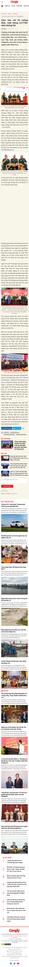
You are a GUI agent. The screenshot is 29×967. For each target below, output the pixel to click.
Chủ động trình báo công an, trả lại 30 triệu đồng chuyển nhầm (16, 919)
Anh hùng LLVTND (15, 432)
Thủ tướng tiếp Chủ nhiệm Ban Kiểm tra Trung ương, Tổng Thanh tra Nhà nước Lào (14, 695)
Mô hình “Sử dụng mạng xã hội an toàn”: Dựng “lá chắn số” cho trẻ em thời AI (16, 869)
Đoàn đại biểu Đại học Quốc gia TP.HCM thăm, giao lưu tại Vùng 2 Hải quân (19, 458)
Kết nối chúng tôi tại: (14, 960)
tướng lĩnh (6, 432)
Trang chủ (3, 13)
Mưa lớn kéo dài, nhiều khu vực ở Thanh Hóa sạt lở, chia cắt (16, 910)
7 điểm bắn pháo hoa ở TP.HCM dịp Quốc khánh (15, 861)
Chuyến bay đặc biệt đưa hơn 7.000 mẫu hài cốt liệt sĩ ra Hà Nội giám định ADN (16, 884)
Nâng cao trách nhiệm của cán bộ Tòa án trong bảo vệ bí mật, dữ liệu (13, 728)
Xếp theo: (3, 493)
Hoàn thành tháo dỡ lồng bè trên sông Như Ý (13, 568)
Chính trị (7, 6)
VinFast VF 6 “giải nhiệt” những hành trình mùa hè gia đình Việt (13, 505)
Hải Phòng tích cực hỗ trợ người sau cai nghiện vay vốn (14, 536)
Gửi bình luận (7, 486)
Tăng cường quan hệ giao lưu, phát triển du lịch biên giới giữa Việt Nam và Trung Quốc (20, 445)
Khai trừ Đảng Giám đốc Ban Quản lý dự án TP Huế (16, 877)
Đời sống (15, 13)
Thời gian (8, 493)
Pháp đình (19, 6)
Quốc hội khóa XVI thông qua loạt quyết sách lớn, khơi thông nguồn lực (14, 827)
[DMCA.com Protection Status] (14, 944)
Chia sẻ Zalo (17, 428)
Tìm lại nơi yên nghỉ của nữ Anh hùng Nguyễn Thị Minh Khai (16, 893)
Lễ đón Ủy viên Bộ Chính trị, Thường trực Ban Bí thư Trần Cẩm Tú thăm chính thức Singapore (14, 761)
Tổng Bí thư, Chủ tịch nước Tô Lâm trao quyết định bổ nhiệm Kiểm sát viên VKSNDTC (14, 794)
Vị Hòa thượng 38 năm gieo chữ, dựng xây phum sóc (13, 662)
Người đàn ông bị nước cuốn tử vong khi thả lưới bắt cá (14, 599)
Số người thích (14, 493)
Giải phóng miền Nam (21, 434)
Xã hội (9, 13)
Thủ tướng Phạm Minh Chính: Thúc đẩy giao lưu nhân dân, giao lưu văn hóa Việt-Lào (18, 465)
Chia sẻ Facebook (7, 428)
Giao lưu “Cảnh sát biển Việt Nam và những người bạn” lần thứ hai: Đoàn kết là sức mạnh (19, 473)
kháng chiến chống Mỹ (9, 434)
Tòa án (13, 6)
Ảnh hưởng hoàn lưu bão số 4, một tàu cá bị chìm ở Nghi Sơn (13, 630)
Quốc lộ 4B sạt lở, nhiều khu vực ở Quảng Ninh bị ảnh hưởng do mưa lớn (16, 902)
